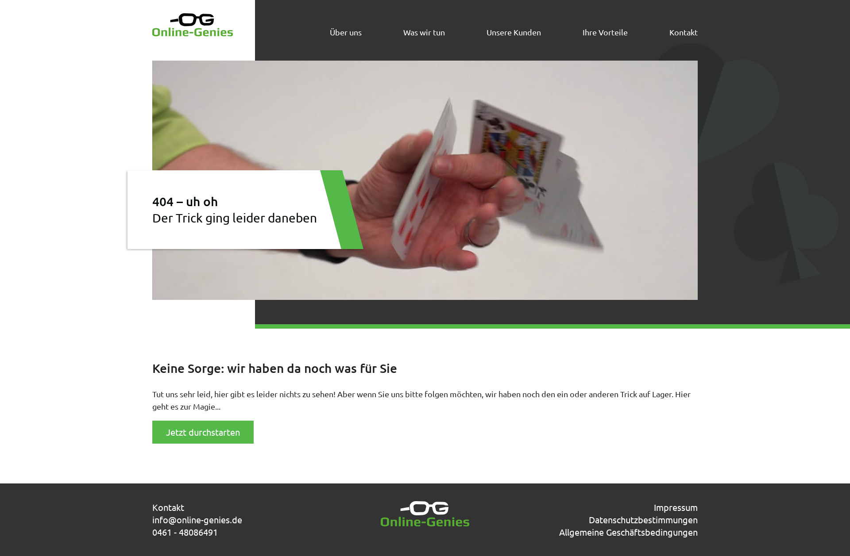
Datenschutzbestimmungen (643, 519)
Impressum (676, 507)
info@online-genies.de (197, 519)
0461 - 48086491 (185, 531)
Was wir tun (424, 32)
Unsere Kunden (514, 32)
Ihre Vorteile (605, 32)
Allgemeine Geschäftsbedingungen (628, 531)
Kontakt (683, 32)
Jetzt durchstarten (203, 431)
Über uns (346, 32)
